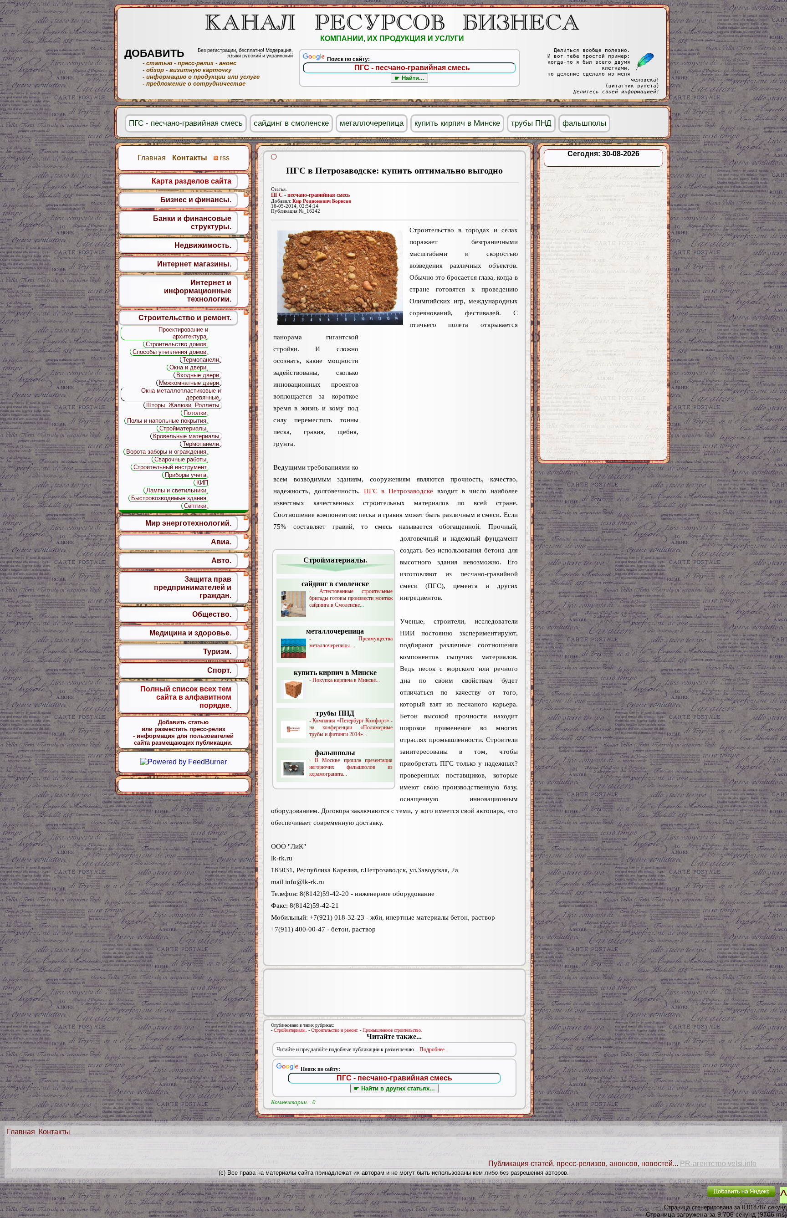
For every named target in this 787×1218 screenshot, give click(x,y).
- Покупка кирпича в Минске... (337, 676)
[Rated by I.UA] (679, 1198)
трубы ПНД (531, 123)
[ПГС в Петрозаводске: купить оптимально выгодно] (340, 277)
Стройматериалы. (290, 1030)
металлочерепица (372, 123)
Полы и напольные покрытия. (167, 420)
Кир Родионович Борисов (321, 201)
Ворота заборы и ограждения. (167, 451)
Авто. (221, 560)
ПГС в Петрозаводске (399, 491)
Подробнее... (434, 1049)
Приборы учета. (186, 474)
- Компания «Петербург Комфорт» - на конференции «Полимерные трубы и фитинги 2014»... (351, 723)
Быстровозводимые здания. (169, 498)
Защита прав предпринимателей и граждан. (192, 587)
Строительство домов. (177, 344)
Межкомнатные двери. (190, 382)
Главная (21, 1132)
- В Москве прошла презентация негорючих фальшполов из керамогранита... (351, 763)
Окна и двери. (188, 367)
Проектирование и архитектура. (183, 333)
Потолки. (196, 412)
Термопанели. (202, 359)
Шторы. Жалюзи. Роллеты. (183, 405)
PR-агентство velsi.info (718, 1163)
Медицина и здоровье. (190, 633)
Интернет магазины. (194, 264)
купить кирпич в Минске (457, 123)
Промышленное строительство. (392, 1030)
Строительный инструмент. (170, 467)
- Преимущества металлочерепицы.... (349, 638)
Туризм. (217, 651)
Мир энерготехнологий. (188, 523)
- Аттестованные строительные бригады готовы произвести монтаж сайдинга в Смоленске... (347, 594)
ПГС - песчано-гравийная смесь (310, 195)
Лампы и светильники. (177, 490)
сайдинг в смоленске (291, 123)
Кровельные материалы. (187, 436)
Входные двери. (198, 375)
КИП (202, 482)
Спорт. (219, 670)
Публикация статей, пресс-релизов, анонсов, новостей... (583, 1163)
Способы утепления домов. (170, 351)
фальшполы (584, 123)
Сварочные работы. (181, 459)
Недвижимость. (202, 245)
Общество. (211, 614)
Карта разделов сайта (191, 181)
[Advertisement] (438, 402)
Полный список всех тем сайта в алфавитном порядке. (185, 697)
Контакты (54, 1132)
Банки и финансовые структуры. (192, 222)
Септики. (196, 505)
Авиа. (221, 542)
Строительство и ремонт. (334, 1030)
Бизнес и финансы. (195, 200)
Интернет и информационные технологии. (197, 291)
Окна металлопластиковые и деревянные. (181, 394)
